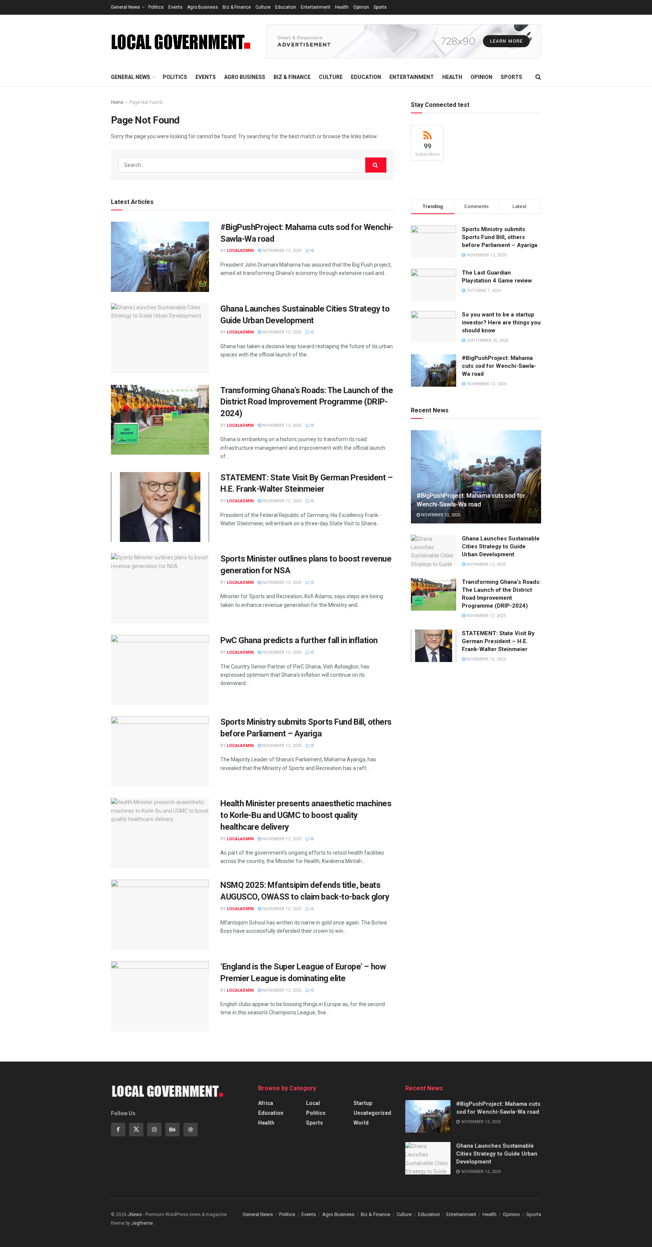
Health (342, 7)
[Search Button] (375, 165)
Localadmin (240, 250)
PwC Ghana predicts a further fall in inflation (299, 640)
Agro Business (202, 7)
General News (125, 7)
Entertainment (316, 7)
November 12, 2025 (281, 250)
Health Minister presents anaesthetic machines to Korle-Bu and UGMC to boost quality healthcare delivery (305, 815)
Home (117, 102)
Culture (263, 7)
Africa (265, 1103)
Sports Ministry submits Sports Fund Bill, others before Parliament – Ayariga (499, 237)
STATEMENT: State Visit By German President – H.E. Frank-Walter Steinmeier (498, 641)
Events (175, 7)
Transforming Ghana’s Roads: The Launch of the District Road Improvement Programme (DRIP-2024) (306, 402)
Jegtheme (142, 1223)
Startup (363, 1103)
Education (285, 7)
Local (313, 1103)
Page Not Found (145, 102)
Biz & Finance (237, 7)
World (361, 1123)
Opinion (361, 7)
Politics (156, 7)
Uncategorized (372, 1113)
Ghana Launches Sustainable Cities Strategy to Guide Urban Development (501, 546)
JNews (135, 1214)
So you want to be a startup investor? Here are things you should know (501, 322)
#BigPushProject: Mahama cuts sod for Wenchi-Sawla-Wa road (499, 366)
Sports (380, 7)
